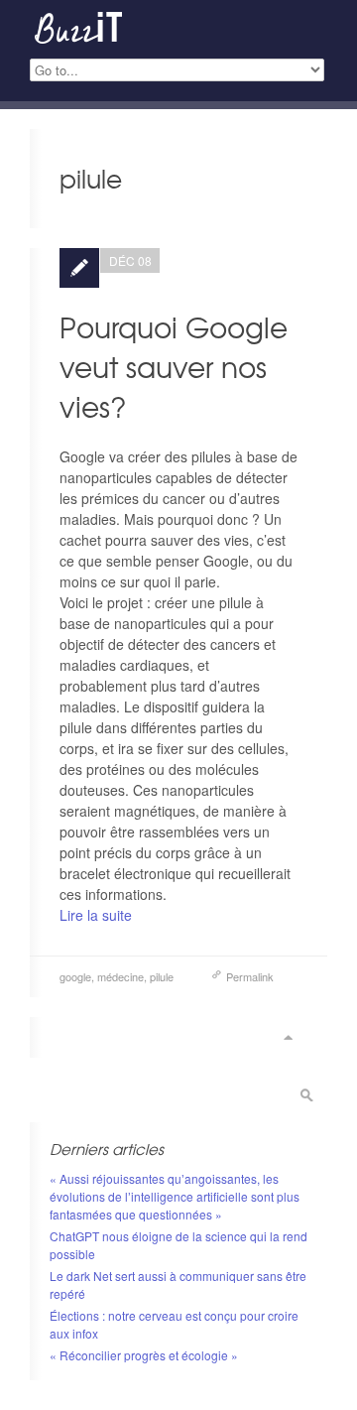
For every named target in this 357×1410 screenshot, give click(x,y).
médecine (120, 976)
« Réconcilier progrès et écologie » (144, 1354)
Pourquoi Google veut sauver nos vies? (174, 367)
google (75, 976)
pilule (162, 976)
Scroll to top (288, 1037)
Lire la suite (96, 915)
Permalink (250, 976)
